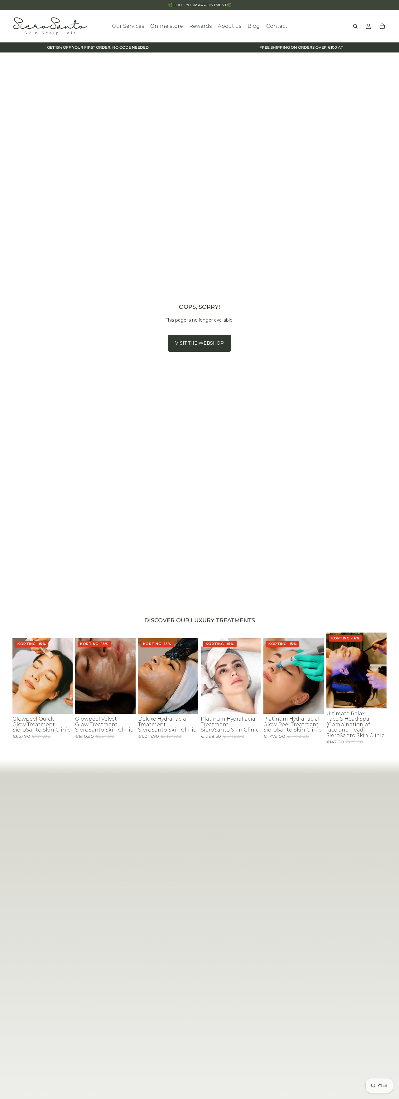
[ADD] (63, 704)
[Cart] (382, 26)
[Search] (355, 26)
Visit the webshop (199, 343)
